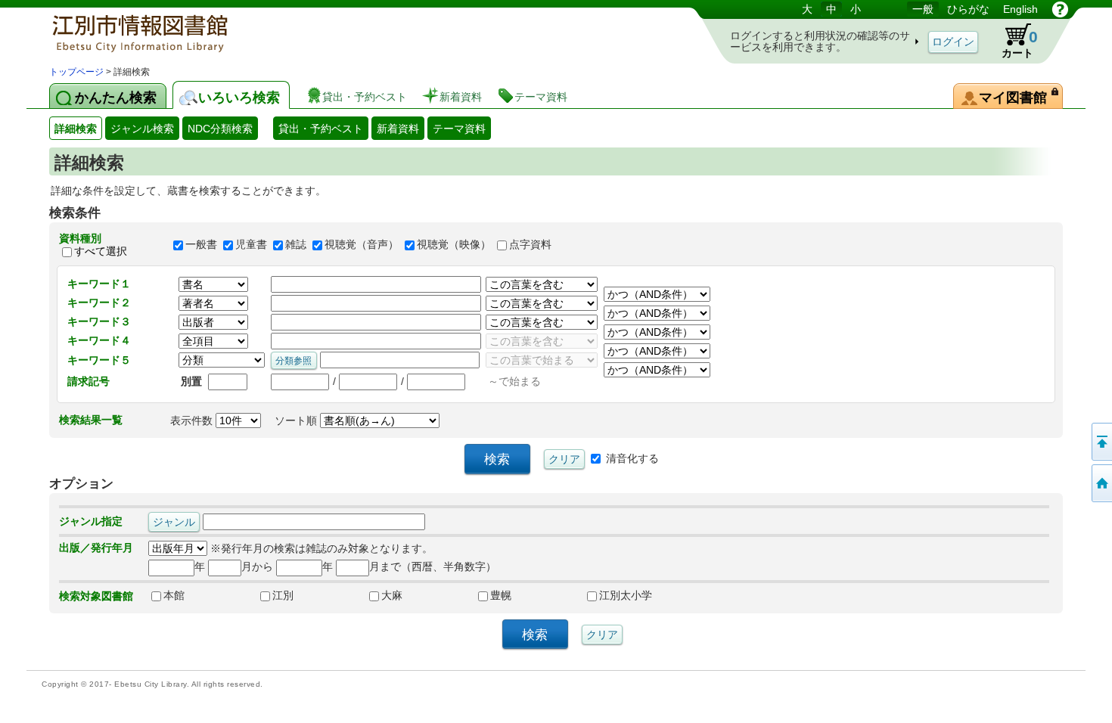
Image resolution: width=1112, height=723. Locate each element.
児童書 (251, 245)
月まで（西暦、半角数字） (432, 566)
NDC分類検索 (220, 129)
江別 (283, 595)
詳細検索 (75, 129)
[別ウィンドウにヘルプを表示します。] (1060, 9)
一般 (922, 9)
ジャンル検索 (142, 129)
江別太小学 (625, 595)
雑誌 (295, 245)
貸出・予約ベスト (320, 129)
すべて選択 (100, 251)
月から (257, 566)
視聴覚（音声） (362, 245)
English (1020, 9)
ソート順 (297, 420)
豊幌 (500, 595)
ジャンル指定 (91, 521)
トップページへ (1100, 483)
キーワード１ (99, 284)
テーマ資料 (459, 129)
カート (1020, 43)
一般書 (201, 245)
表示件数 (193, 420)
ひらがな (968, 9)
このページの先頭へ (1100, 442)
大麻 (391, 595)
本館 (174, 595)
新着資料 (398, 129)
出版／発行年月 (96, 547)
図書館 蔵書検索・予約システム (208, 32)
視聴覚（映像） (454, 245)
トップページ (76, 72)
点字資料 (530, 245)
